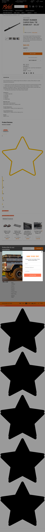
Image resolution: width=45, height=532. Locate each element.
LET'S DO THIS (32, 275)
